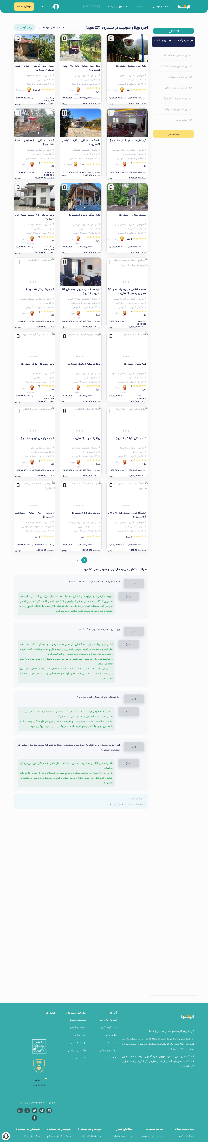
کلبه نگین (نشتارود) (135, 363)
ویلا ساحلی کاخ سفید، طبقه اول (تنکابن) (34, 216)
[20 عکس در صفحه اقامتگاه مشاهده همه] (127, 48)
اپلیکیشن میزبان (77, 1057)
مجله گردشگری (109, 1027)
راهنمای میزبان (78, 1042)
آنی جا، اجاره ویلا (108, 1019)
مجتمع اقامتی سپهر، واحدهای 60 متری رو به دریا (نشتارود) (127, 291)
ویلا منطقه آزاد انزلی (91, 1135)
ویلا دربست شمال (123, 1135)
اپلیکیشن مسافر (108, 1050)
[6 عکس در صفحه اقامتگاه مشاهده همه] (80, 48)
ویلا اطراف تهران (186, 1135)
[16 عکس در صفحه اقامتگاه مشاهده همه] (80, 123)
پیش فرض (26, 27)
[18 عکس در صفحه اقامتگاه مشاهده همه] (80, 272)
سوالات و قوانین (161, 6)
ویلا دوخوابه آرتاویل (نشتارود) (83, 363)
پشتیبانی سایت (77, 1019)
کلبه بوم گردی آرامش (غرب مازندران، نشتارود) (34, 67)
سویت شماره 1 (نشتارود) (132, 214)
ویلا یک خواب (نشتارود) (86, 438)
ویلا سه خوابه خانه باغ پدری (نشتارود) (81, 67)
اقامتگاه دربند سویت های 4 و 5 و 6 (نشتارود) (127, 514)
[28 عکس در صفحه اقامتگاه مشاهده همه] (34, 48)
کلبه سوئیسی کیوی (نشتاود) (37, 438)
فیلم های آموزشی (77, 1050)
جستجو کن (173, 133)
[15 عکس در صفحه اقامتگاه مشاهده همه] (127, 197)
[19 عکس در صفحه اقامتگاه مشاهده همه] (127, 123)
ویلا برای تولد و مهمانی (151, 1135)
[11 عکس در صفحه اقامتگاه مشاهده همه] (34, 495)
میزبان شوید (79, 1034)
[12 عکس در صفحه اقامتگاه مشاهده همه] (34, 197)
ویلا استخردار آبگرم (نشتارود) (37, 363)
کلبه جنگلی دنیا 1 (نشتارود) (131, 438)
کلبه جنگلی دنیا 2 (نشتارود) (84, 214)
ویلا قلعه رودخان (31, 1135)
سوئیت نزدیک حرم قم (59, 1135)
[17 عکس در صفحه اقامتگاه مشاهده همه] (127, 272)
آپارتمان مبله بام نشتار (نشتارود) (128, 140)
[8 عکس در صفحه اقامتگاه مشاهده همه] (80, 495)
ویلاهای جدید (110, 1034)
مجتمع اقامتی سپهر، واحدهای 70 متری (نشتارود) (81, 291)
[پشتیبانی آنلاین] (6, 1136)
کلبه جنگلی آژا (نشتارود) (40, 289)
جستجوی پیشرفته (118, 6)
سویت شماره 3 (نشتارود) (86, 512)
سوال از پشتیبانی (115, 804)
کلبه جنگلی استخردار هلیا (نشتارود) (34, 142)
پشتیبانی (140, 6)
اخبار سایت (111, 1057)
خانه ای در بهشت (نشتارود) (131, 65)
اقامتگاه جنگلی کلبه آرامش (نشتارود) (81, 142)
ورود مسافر (47, 6)
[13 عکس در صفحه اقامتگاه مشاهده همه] (80, 197)
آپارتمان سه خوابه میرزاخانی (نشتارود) (34, 514)
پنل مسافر (111, 1042)
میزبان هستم (24, 6)
